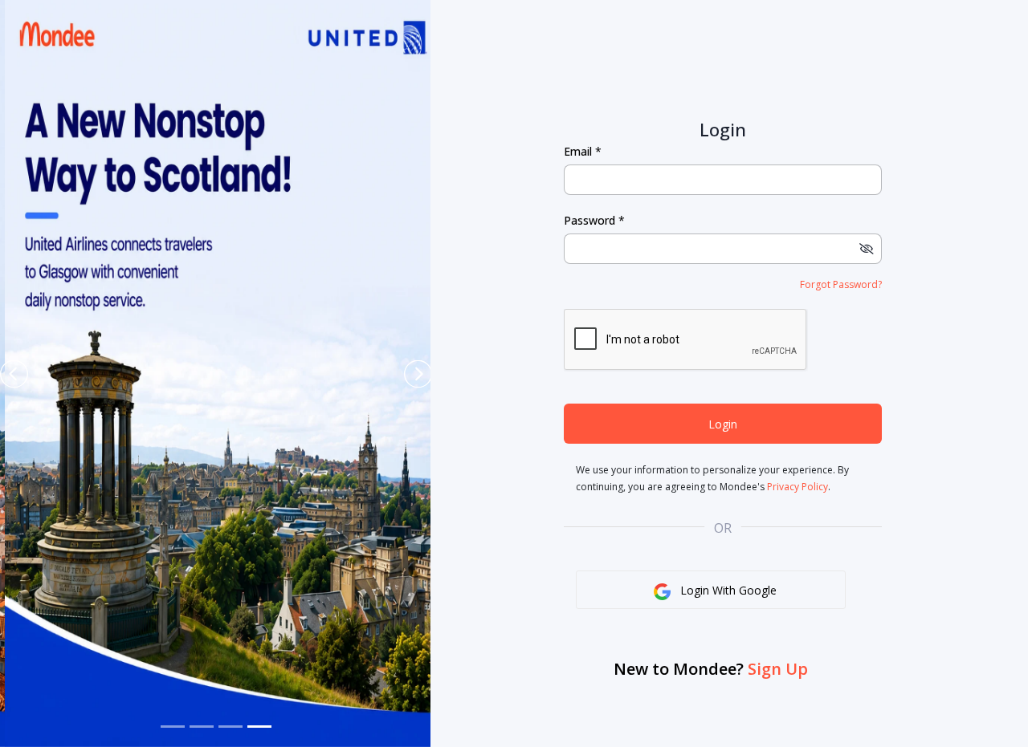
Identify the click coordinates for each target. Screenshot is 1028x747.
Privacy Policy (797, 486)
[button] (14, 373)
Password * (594, 220)
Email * (583, 151)
